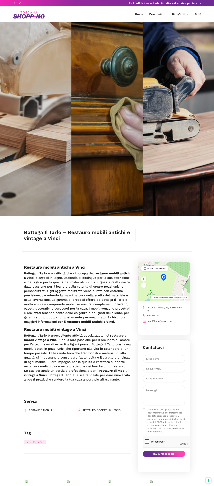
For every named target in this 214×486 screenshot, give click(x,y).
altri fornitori (35, 441)
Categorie (178, 14)
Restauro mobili (40, 410)
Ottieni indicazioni (156, 268)
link (160, 419)
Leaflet (156, 298)
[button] (143, 279)
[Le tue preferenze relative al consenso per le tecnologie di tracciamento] (208, 480)
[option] (35, 119)
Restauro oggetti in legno (101, 410)
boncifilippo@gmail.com (159, 321)
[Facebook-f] (14, 3)
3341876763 (153, 315)
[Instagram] (20, 3)
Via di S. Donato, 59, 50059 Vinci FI (165, 309)
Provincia (155, 14)
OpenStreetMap (169, 298)
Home (139, 14)
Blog (198, 14)
